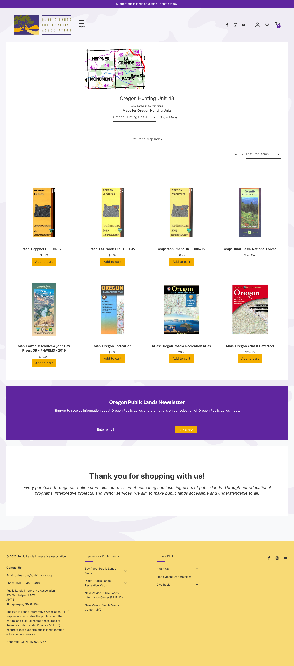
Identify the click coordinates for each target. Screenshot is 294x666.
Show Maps (168, 117)
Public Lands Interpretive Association (41, 556)
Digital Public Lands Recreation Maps (98, 583)
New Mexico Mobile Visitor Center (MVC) (102, 607)
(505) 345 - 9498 (28, 583)
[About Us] (197, 569)
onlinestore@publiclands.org (33, 575)
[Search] (267, 24)
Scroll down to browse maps (147, 105)
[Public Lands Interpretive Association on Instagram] (235, 25)
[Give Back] (197, 585)
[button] (277, 25)
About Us (163, 568)
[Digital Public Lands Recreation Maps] (125, 583)
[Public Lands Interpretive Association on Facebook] (227, 25)
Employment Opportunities (174, 576)
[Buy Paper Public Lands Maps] (125, 571)
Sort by (238, 154)
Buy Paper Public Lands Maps (100, 571)
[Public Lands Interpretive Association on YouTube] (243, 25)
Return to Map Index (147, 139)
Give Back (163, 584)
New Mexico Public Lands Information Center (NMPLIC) (104, 595)
